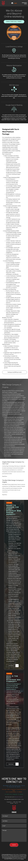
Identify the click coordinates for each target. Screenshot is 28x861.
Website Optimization (14, 65)
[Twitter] (14, 851)
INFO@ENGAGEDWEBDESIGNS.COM (14, 799)
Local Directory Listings (14, 46)
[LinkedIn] (16, 851)
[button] (24, 3)
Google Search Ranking (14, 105)
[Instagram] (12, 851)
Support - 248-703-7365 (14, 802)
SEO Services (14, 85)
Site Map (22, 858)
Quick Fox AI (19, 796)
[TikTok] (18, 851)
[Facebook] (10, 851)
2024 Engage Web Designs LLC (7, 854)
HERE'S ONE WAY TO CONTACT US (14, 780)
